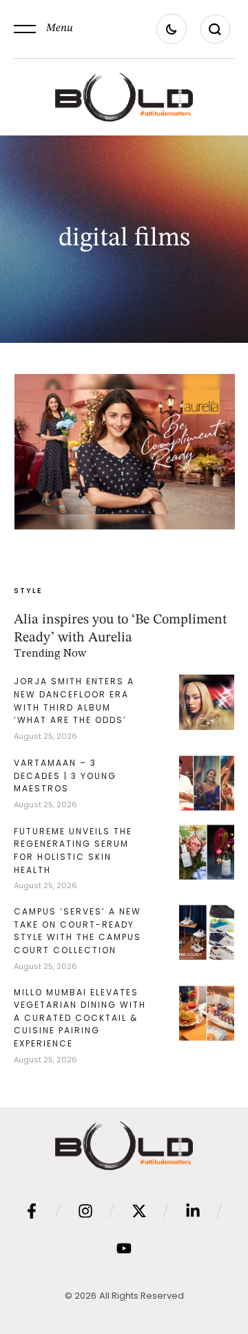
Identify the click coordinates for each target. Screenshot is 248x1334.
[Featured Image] (124, 451)
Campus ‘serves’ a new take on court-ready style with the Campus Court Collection (77, 930)
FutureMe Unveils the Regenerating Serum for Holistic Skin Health (73, 850)
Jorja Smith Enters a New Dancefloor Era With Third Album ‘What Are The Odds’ (74, 700)
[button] (43, 29)
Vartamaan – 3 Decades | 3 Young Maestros (65, 775)
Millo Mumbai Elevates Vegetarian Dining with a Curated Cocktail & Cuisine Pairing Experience (80, 1017)
